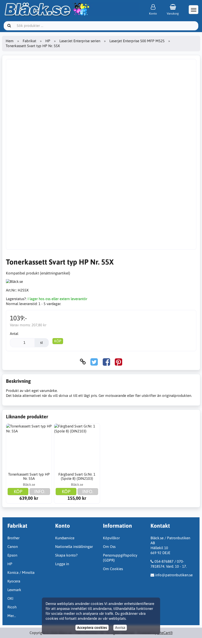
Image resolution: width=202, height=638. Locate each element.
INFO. (39, 491)
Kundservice (64, 538)
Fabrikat (29, 41)
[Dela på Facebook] (106, 362)
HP (47, 41)
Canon (12, 546)
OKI (10, 598)
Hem (10, 41)
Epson (12, 555)
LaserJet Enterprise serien (79, 41)
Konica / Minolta (20, 572)
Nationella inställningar (74, 546)
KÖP (57, 341)
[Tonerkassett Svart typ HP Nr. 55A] (29, 447)
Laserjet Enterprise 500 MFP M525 (137, 41)
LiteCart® (165, 633)
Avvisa (120, 627)
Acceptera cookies (92, 627)
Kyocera (13, 581)
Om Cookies (113, 569)
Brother (13, 538)
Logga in (62, 564)
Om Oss (109, 546)
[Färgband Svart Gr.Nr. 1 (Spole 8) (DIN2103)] (77, 447)
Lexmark (14, 590)
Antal (14, 333)
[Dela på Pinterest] (118, 362)
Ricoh (12, 607)
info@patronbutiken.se (174, 575)
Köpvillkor (111, 538)
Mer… (11, 616)
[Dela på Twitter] (94, 362)
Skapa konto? (66, 555)
